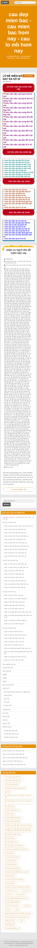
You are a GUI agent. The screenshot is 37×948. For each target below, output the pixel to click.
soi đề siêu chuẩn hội (22, 451)
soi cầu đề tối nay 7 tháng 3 (19, 404)
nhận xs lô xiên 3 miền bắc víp (14, 574)
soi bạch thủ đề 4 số (12, 335)
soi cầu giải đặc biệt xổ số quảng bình (15, 426)
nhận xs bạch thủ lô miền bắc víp (15, 539)
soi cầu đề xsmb (19, 415)
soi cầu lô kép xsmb (11, 891)
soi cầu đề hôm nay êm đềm (17, 371)
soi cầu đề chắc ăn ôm (23, 360)
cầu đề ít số (13, 278)
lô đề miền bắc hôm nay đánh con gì (16, 323)
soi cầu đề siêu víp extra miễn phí (17, 399)
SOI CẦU (5, 713)
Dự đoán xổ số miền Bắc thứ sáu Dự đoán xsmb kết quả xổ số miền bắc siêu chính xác (18, 829)
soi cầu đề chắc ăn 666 (17, 358)
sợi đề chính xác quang (19, 448)
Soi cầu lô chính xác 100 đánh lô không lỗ (17, 887)
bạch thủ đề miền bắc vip (13, 269)
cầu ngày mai (11, 292)
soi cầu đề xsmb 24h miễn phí (20, 416)
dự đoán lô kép (9, 806)
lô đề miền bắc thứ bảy (11, 330)
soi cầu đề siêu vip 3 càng (14, 396)
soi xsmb (7, 909)
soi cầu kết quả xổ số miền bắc (14, 879)
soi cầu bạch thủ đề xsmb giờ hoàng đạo (16, 346)
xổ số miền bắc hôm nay (12, 928)
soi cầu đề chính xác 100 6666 (21, 363)
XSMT (5, 681)
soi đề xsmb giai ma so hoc (17, 457)
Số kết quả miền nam (11, 737)
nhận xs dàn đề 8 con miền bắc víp (14, 764)
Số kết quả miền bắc (10, 730)
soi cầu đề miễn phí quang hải (17, 377)
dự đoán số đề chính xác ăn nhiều (16, 294)
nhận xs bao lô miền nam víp (13, 631)
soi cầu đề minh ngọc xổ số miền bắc (16, 379)
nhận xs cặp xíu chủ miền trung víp (15, 598)
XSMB (5, 674)
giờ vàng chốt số (10, 838)
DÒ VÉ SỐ (6, 716)
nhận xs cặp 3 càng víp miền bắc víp (16, 567)
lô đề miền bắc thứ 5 (24, 328)
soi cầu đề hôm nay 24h (20, 371)
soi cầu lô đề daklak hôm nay (18, 432)
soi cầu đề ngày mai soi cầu (15, 389)
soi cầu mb (8, 894)
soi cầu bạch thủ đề (10, 864)
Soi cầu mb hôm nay (12, 265)
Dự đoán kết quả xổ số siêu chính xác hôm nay (18, 801)
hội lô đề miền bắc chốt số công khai (15, 302)
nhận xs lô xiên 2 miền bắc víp (14, 570)
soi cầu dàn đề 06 (23, 350)
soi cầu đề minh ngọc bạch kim (17, 377)
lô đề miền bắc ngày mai (23, 327)
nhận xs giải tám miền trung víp (14, 605)
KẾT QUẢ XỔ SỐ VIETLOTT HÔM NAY (17, 692)
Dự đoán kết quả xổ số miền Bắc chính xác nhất (18, 796)
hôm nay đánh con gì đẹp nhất (14, 845)
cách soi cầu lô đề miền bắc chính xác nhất (17, 272)
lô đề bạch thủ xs (15, 317)
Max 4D (6, 702)
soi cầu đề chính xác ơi (16, 369)
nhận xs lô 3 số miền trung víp (14, 608)
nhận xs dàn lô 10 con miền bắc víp (15, 549)
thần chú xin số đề (16, 460)
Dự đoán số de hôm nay (12, 810)
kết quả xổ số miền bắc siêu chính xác (16, 849)
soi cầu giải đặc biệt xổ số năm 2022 (18, 424)
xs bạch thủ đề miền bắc (11, 465)
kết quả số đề (14, 305)
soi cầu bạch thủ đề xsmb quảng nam (17, 348)
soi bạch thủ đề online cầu (19, 338)
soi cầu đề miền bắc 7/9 (17, 374)
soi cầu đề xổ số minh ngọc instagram (17, 411)
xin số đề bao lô (21, 462)
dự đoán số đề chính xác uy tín (21, 297)
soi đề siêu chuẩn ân (18, 449)
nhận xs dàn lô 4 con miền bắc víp (15, 553)
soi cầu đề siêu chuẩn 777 (17, 393)
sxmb (17, 909)
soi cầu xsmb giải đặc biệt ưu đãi (17, 445)
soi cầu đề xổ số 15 (16, 407)
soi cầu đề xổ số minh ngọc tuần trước (17, 412)
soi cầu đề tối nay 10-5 (16, 402)
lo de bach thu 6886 (25, 313)
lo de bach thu (14, 313)
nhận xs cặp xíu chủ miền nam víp (15, 635)
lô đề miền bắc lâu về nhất (18, 325)
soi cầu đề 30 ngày (9, 353)
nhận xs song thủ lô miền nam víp (15, 656)
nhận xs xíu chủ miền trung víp (14, 624)
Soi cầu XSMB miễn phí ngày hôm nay (16, 898)
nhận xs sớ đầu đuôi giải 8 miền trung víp (17, 612)
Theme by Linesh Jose (21, 945)
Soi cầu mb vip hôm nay (10, 560)
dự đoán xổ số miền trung (12, 834)
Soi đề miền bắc (8, 668)
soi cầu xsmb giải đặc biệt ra (18, 444)
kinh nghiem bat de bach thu (20, 308)
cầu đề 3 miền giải (22, 275)
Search (7, 504)
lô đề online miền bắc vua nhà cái (16, 330)
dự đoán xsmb (9, 814)
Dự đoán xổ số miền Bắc (12, 821)
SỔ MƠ (5, 720)
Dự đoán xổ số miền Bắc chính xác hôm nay (18, 825)
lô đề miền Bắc (18, 319)
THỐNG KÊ (6, 710)
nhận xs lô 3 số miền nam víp (13, 645)
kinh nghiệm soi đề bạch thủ (12, 309)
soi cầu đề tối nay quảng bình (17, 404)
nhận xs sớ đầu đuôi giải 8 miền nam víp (17, 648)
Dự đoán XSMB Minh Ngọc (13, 817)
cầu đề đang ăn (18, 276)
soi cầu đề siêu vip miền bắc (17, 399)
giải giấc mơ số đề (25, 300)
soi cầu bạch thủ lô (10, 860)
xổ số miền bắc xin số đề (21, 463)
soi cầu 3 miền (9, 853)
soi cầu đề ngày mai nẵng (14, 386)
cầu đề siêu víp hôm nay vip (17, 285)
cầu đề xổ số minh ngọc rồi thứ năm (17, 290)
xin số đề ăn (12, 462)
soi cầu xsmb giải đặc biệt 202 (16, 440)
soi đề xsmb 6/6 (15, 454)
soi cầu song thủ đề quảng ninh (17, 440)
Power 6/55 (8, 705)
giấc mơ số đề (14, 300)
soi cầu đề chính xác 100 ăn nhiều (16, 365)
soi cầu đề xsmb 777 (16, 419)
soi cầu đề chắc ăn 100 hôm (19, 355)
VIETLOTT (6, 688)
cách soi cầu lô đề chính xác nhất (14, 272)
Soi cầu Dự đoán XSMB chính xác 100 (16, 872)
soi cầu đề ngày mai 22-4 (21, 382)
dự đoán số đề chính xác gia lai (16, 294)
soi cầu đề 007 (24, 352)
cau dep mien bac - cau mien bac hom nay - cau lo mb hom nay (18, 32)
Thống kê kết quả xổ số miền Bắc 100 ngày (18, 913)
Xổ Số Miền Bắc (9, 925)
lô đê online (22, 330)
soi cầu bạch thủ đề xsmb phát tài (17, 346)
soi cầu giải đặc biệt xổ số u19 (16, 426)
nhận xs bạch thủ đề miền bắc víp (15, 532)
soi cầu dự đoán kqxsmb (12, 868)
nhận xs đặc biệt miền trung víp (14, 602)
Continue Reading (19, 490)
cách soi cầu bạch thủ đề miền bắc (19, 270)
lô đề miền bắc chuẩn (15, 322)
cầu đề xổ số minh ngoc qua (16, 289)
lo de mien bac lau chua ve (12, 314)
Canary (11, 945)
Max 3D (6, 699)
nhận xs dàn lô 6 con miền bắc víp (15, 556)
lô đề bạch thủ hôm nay (16, 316)
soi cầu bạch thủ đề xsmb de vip (19, 344)
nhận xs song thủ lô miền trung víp (15, 620)
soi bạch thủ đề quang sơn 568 (17, 338)
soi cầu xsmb (20, 894)
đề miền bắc (19, 298)
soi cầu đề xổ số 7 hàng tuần (21, 408)
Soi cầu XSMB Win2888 (12, 902)
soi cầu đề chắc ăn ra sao (12, 361)
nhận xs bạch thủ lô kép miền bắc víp (16, 536)
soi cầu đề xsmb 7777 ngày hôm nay (16, 420)
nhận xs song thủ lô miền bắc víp (15, 587)
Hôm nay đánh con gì (11, 842)
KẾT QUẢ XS (7, 671)
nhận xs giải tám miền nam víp (14, 641)
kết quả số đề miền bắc (14, 306)
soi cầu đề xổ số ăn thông (12, 410)
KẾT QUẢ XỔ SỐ (8, 685)
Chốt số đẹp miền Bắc (11, 784)
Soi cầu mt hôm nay (9, 591)
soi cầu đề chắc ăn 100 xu (17, 356)
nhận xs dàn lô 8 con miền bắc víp (15, 564)
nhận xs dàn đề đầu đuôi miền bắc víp (16, 546)
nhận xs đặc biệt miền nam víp (14, 638)
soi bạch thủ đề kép (10, 336)
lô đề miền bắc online (10, 328)
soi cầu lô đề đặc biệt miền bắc (17, 432)
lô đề (22, 314)
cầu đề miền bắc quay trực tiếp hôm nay (17, 280)
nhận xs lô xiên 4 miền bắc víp (14, 577)
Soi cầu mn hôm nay (9, 628)
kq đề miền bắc (26, 309)
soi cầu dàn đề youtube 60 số (17, 351)
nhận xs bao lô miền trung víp (13, 595)
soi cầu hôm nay (10, 876)
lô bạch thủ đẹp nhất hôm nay (13, 311)
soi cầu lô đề (25, 891)
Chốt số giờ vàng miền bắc (13, 777)
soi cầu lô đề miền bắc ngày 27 (16, 437)
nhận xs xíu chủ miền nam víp (14, 660)
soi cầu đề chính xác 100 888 (13, 364)
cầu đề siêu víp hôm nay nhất (19, 284)
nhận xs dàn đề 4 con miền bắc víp (15, 543)
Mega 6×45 (8, 695)
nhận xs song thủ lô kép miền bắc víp (16, 584)
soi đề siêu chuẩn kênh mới (17, 451)
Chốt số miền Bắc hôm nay (13, 780)
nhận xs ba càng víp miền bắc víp (15, 529)
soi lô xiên (27, 906)
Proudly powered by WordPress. (24, 943)
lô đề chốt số (25, 317)
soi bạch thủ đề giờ (25, 335)
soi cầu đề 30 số (21, 353)
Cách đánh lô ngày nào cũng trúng (15, 788)
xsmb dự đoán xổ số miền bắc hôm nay (16, 917)
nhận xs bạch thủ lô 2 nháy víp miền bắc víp (18, 526)
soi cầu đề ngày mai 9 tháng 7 (13, 383)
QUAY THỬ (6, 723)
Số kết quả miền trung (11, 734)
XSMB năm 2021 (10, 921)
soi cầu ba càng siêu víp (12, 857)
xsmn (21, 921)
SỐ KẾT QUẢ (7, 727)
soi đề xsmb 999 (13, 455)
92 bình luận (9, 467)
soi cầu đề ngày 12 (23, 380)
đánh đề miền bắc (9, 298)
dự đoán (7, 792)
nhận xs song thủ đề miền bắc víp (15, 581)
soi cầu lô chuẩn (9, 883)
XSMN (5, 678)
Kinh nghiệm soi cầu (9, 664)
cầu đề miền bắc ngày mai (17, 280)
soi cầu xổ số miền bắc (12, 906)
